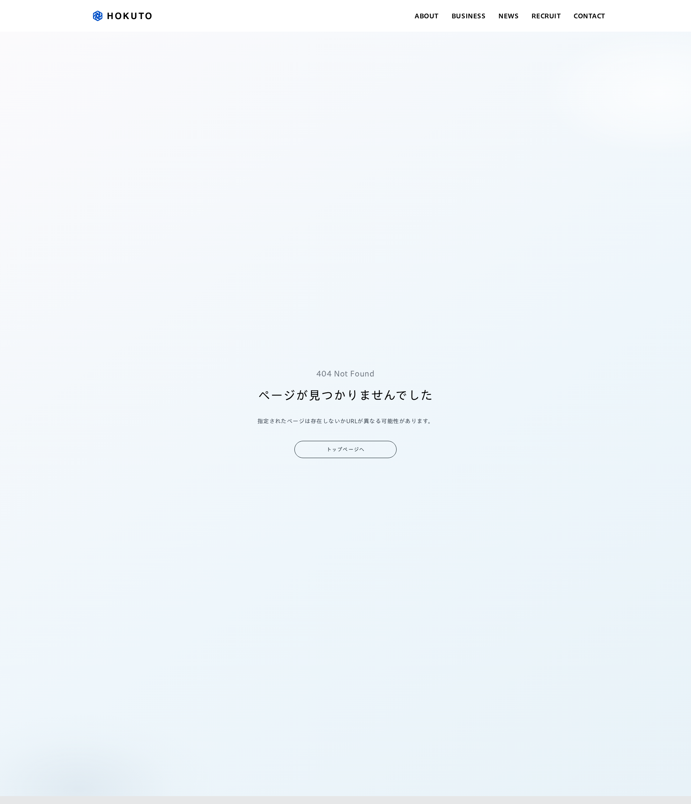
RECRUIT (546, 16)
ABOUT (427, 16)
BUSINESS (468, 16)
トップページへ (345, 449)
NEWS (508, 16)
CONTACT (589, 16)
